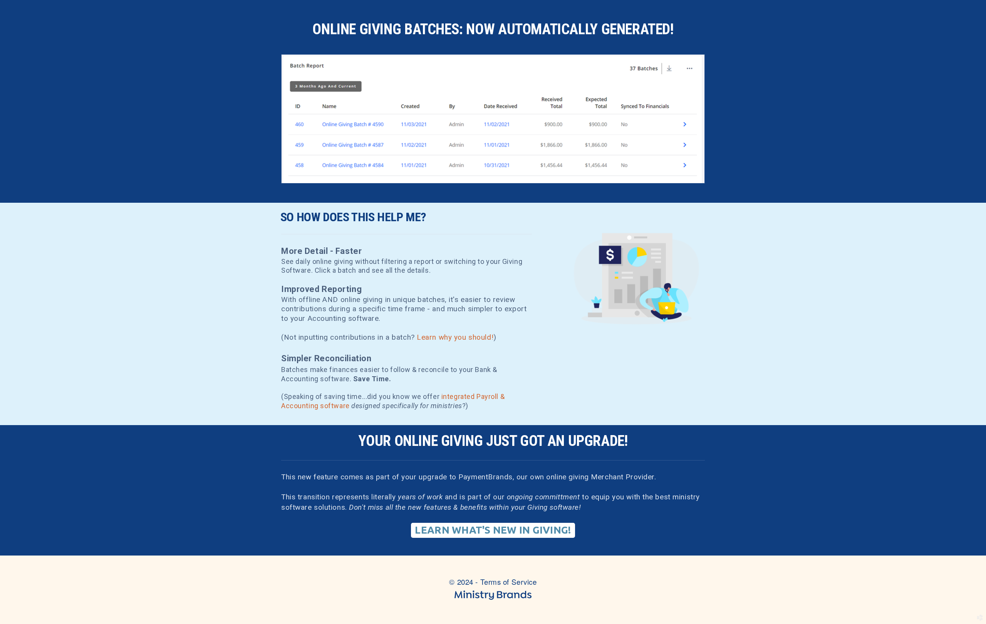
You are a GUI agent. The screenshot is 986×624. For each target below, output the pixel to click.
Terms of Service (508, 581)
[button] (493, 530)
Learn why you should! (455, 337)
